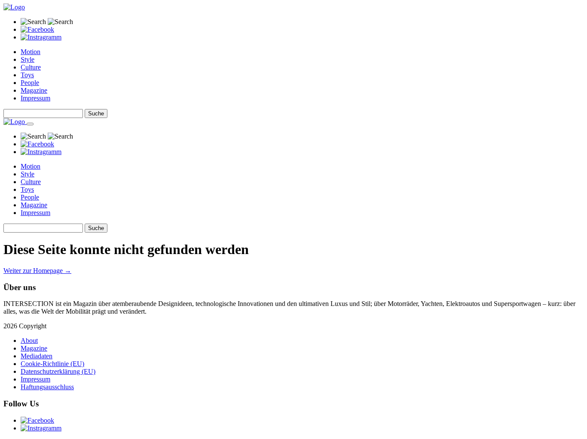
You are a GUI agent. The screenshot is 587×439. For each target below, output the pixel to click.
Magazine (34, 90)
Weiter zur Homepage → (37, 270)
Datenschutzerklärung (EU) (58, 371)
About (29, 340)
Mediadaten (36, 356)
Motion (30, 51)
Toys (27, 75)
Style (27, 59)
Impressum (35, 98)
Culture (31, 67)
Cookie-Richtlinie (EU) (52, 363)
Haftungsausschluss (47, 387)
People (30, 82)
